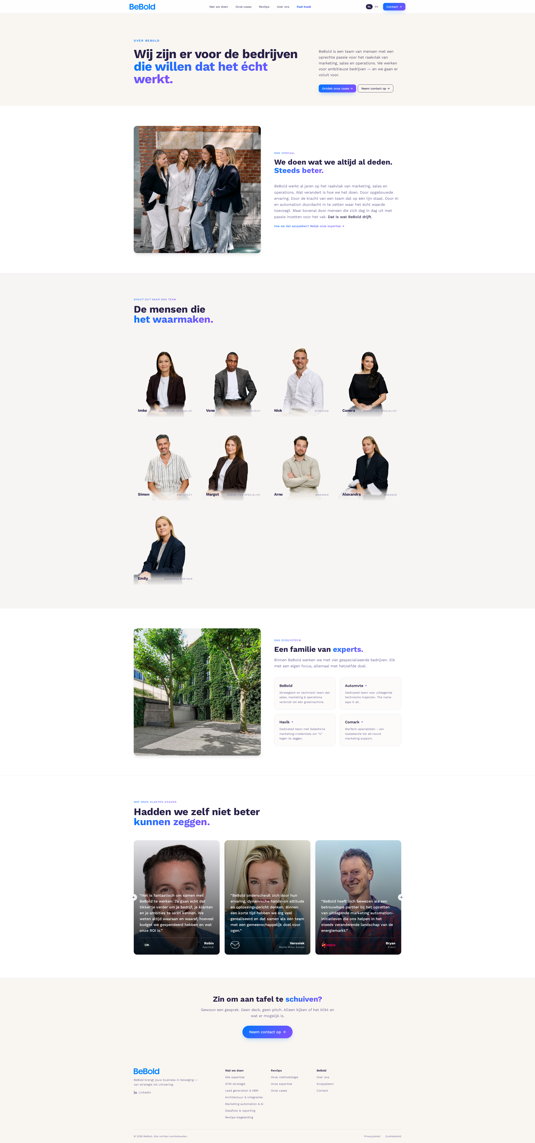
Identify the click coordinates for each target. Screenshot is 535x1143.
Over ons (283, 6)
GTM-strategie (235, 1083)
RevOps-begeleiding (239, 1117)
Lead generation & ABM (241, 1090)
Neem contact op (375, 88)
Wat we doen (218, 6)
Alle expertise (235, 1077)
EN (376, 6)
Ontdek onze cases (337, 88)
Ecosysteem (325, 1083)
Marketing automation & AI (244, 1104)
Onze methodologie (284, 1077)
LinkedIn (145, 1092)
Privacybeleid (372, 1136)
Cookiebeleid (393, 1136)
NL (369, 6)
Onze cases (243, 6)
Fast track (304, 6)
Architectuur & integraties (244, 1097)
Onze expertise (281, 1083)
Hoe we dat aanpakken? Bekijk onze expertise (309, 226)
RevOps (264, 6)
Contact (392, 6)
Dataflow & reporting (240, 1110)
